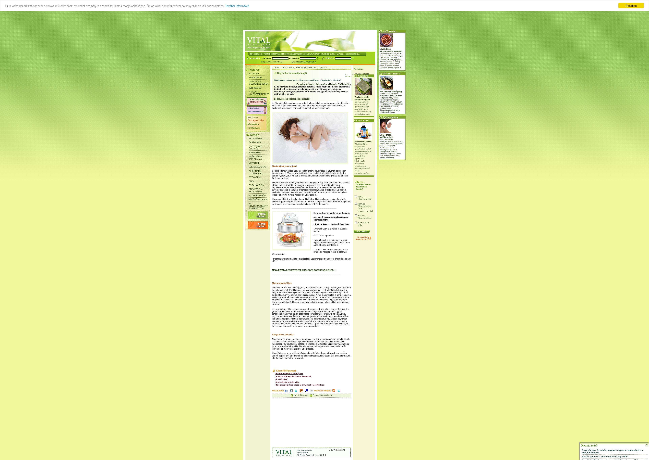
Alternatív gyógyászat (255, 172)
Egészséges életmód (255, 147)
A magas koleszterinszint (259, 93)
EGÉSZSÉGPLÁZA (352, 54)
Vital (277, 68)
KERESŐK (285, 54)
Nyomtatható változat (322, 395)
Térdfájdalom (254, 128)
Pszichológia (256, 185)
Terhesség (255, 88)
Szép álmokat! (281, 379)
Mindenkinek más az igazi (285, 80)
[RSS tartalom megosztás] (334, 392)
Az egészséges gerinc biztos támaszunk (293, 376)
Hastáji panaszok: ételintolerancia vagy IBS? (605, 456)
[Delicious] (306, 392)
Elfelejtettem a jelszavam (303, 62)
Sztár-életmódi (257, 195)
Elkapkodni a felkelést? (330, 80)
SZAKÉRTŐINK (296, 54)
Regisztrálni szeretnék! (272, 62)
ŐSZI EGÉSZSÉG (256, 120)
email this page (301, 395)
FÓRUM (267, 54)
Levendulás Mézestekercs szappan (391, 50)
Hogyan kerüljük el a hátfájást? (289, 374)
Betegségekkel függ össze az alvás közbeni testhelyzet (299, 385)
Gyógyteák (255, 177)
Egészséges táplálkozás (256, 158)
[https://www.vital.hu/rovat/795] (257, 113)
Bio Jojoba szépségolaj (391, 91)
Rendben (631, 5)
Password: (294, 58)
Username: (266, 58)
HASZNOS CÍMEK (328, 54)
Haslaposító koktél (363, 142)
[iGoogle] (291, 392)
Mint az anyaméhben (308, 80)
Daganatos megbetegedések (258, 82)
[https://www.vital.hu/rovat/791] (257, 105)
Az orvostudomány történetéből (258, 206)
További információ (237, 6)
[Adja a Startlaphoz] (301, 392)
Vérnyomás (253, 124)
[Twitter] (296, 392)
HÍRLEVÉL (275, 54)
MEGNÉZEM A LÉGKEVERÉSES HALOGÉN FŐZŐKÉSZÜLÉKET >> (304, 270)
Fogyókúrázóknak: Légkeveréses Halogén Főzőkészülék (323, 84)
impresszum (338, 450)
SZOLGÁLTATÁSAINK (311, 54)
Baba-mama (255, 142)
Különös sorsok (258, 199)
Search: (330, 58)
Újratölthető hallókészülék (386, 136)
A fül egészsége (362, 74)
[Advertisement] (324, 21)
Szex (251, 181)
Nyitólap (254, 73)
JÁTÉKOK (340, 54)
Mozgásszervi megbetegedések (311, 68)
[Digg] (311, 392)
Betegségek (255, 138)
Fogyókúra (255, 152)
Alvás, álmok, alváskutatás (287, 382)
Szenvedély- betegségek (256, 190)
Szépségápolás (257, 167)
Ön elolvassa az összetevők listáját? (363, 186)
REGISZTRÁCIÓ (256, 54)
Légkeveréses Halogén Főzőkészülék (292, 99)
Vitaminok (254, 163)
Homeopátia (255, 77)
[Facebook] (286, 392)
